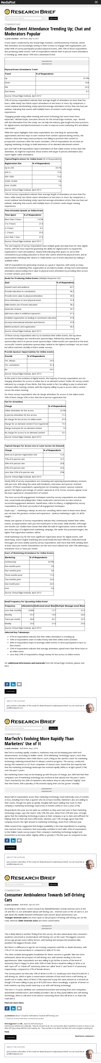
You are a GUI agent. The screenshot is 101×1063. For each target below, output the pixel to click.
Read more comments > (85, 1036)
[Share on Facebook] (7, 684)
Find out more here (14, 1002)
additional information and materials (26, 663)
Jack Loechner (13, 39)
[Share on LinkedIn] (13, 684)
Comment (10, 691)
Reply (7, 1032)
